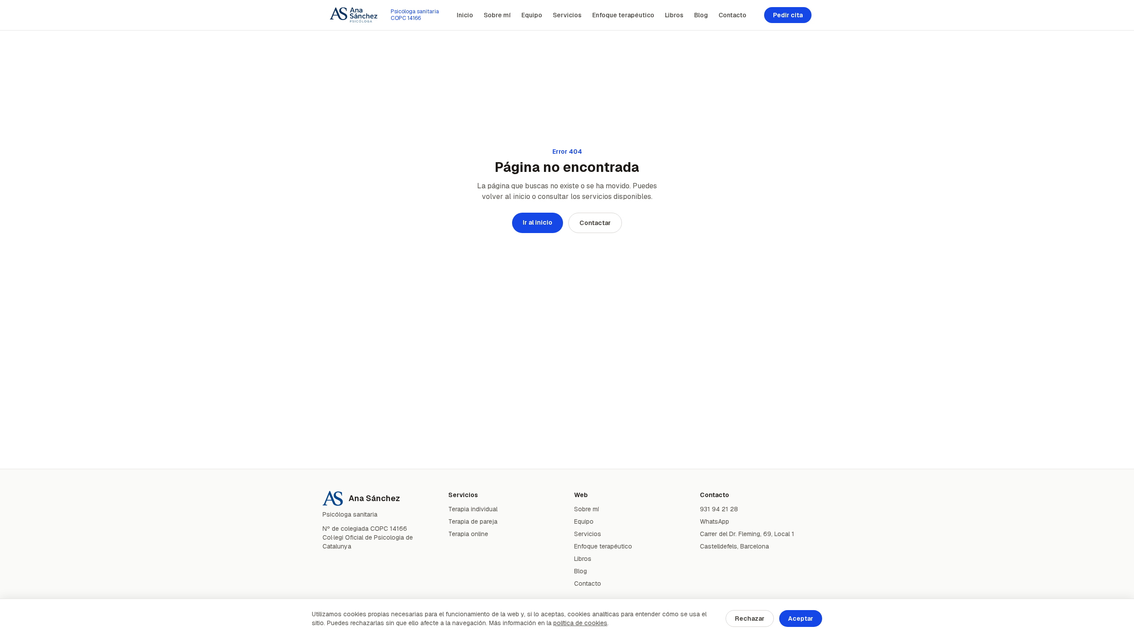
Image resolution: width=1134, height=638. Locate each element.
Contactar (595, 223)
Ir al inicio (537, 222)
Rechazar (750, 618)
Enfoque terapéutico (623, 15)
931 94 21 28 (719, 509)
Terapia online (468, 534)
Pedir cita (788, 15)
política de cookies (580, 623)
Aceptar (800, 618)
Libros (674, 15)
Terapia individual (472, 509)
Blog (701, 15)
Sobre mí (497, 15)
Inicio (465, 15)
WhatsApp (714, 521)
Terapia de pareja (472, 521)
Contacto (732, 15)
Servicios (567, 15)
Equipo (531, 15)
